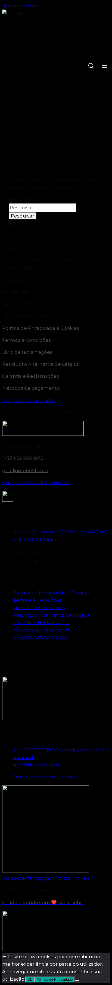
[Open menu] (104, 66)
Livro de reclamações (27, 352)
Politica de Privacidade (54, 979)
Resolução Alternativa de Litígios (40, 364)
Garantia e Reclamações (30, 376)
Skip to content (20, 5)
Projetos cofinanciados (29, 400)
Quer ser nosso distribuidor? (35, 482)
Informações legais (24, 316)
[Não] (77, 980)
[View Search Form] (91, 66)
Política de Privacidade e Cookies (40, 328)
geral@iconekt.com (25, 470)
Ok (29, 979)
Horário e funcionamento (32, 248)
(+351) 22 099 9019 (22, 458)
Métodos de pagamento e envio (40, 412)
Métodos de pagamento (31, 388)
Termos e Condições (26, 340)
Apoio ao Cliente (21, 446)
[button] (56, 248)
